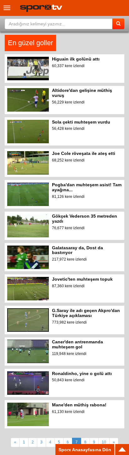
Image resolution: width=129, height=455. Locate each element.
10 (104, 442)
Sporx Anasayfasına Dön (85, 449)
